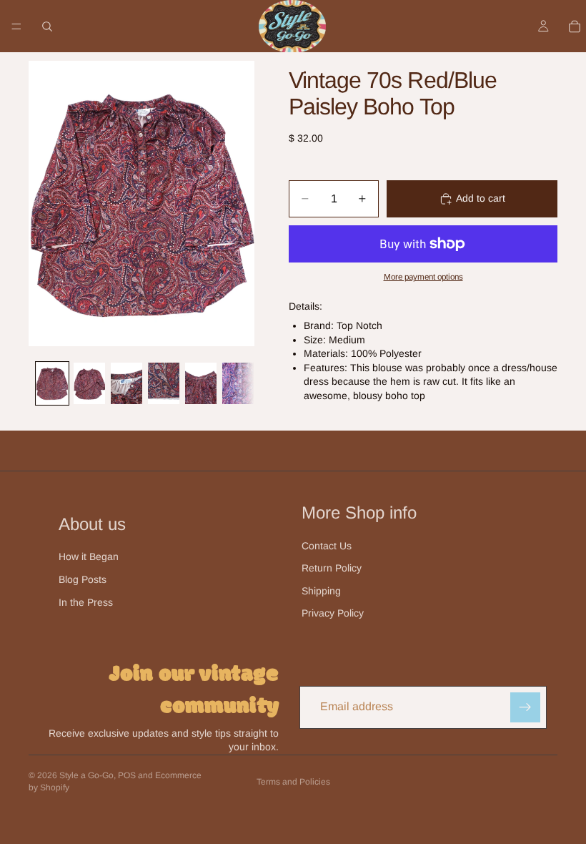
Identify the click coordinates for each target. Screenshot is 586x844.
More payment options (423, 276)
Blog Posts (82, 579)
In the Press (86, 602)
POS (127, 775)
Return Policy (332, 568)
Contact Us (327, 545)
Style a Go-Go (86, 775)
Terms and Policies (293, 782)
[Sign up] (525, 707)
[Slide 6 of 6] (238, 384)
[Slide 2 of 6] (89, 384)
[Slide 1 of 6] (52, 384)
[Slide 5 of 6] (201, 384)
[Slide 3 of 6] (126, 384)
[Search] (47, 26)
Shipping (321, 591)
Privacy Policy (333, 613)
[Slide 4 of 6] (163, 384)
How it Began (89, 556)
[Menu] (16, 26)
